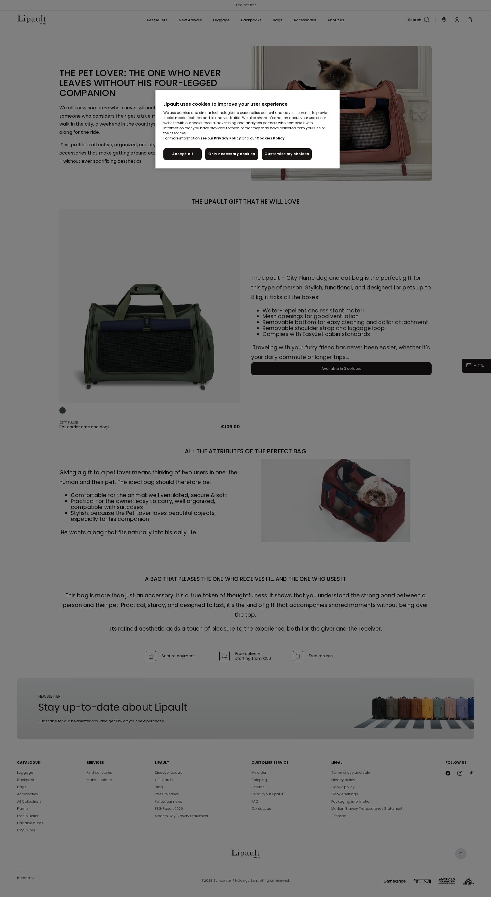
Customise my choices (287, 153)
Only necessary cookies (231, 153)
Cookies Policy (271, 138)
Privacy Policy (227, 138)
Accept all (182, 153)
